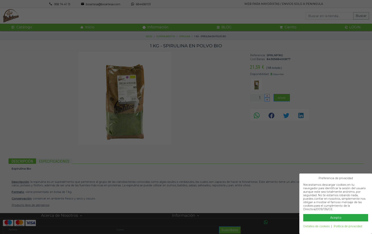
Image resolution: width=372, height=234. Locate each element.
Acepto (335, 217)
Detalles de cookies (316, 226)
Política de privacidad (348, 226)
